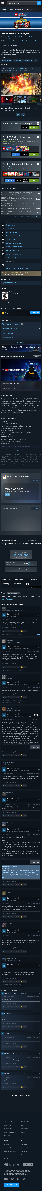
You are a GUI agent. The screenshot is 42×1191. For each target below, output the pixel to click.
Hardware (24, 1128)
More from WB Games (18, 477)
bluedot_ (9, 823)
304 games (9, 610)
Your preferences (36, 544)
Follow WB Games (14, 489)
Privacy (6, 1144)
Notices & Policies (10, 1151)
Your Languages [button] (12, 593)
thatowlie (9, 793)
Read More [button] (35, 747)
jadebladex (10, 762)
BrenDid (9, 708)
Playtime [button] (17, 584)
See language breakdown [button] (8, 544)
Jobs (22, 1125)
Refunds (7, 1158)
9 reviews (17, 960)
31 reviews (17, 642)
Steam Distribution (10, 1132)
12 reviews (9, 795)
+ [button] (35, 60)
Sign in (3, 108)
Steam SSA (7, 1125)
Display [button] (26, 584)
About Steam (8, 1121)
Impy (8, 892)
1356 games (9, 894)
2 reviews (9, 678)
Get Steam (24, 1144)
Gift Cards (7, 1135)
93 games (9, 642)
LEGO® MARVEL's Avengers (23, 142)
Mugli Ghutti (10, 608)
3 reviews (9, 764)
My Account (25, 1155)
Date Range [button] (5, 584)
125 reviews (18, 610)
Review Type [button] (6, 579)
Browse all (34, 189)
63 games (9, 825)
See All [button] (35, 217)
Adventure (28, 60)
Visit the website (7, 333)
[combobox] (22, 3)
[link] (22, 180)
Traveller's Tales (13, 37)
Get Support (25, 1151)
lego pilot (9, 676)
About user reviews (23, 544)
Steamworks (8, 1128)
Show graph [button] (34, 587)
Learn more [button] (35, 313)
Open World (6, 60)
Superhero (17, 60)
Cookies (6, 1155)
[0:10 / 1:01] (21, 84)
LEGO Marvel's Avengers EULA (12, 274)
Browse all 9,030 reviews (21, 1095)
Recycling (24, 1132)
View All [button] (37, 356)
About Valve (25, 1121)
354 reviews (19, 894)
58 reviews (18, 710)
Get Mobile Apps (11, 1185)
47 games (9, 960)
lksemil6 (9, 924)
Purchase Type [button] (19, 579)
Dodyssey (9, 640)
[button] (4, 9)
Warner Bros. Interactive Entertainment (21, 41)
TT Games (22, 37)
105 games (9, 710)
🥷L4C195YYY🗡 (12, 958)
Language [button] (32, 579)
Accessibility (8, 1148)
